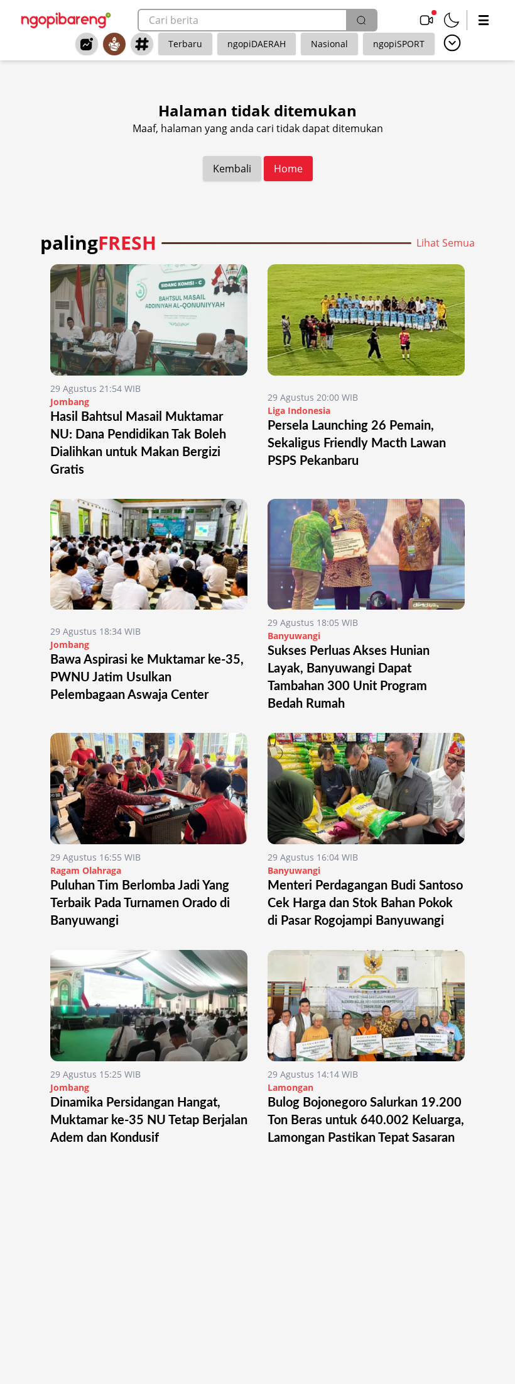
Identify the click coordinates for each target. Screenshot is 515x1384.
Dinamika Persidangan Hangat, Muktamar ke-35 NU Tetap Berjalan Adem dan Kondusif (148, 1120)
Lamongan (290, 1087)
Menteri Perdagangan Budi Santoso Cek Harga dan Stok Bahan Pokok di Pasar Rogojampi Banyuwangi (365, 903)
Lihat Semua (445, 243)
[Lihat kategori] (452, 42)
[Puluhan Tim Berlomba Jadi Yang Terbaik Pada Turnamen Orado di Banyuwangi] (148, 788)
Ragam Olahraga (85, 870)
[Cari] (361, 20)
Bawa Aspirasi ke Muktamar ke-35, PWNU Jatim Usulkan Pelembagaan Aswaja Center (147, 677)
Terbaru (185, 44)
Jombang (69, 402)
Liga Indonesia (299, 410)
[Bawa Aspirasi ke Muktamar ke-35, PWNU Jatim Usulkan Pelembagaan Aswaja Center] (148, 559)
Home (288, 169)
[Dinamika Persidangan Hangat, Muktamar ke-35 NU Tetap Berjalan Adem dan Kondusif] (148, 1005)
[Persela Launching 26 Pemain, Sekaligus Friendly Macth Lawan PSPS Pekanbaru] (366, 324)
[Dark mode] (452, 20)
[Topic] (142, 44)
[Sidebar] (483, 20)
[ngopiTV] (426, 20)
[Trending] (86, 44)
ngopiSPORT (399, 44)
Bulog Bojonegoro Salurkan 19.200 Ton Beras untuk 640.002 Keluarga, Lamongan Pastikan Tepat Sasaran (366, 1120)
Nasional (329, 44)
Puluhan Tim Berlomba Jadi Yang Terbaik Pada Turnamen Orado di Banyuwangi (140, 903)
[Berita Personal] (114, 44)
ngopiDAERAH (256, 44)
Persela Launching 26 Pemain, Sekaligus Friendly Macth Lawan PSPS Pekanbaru (357, 443)
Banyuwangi (294, 636)
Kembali (232, 169)
